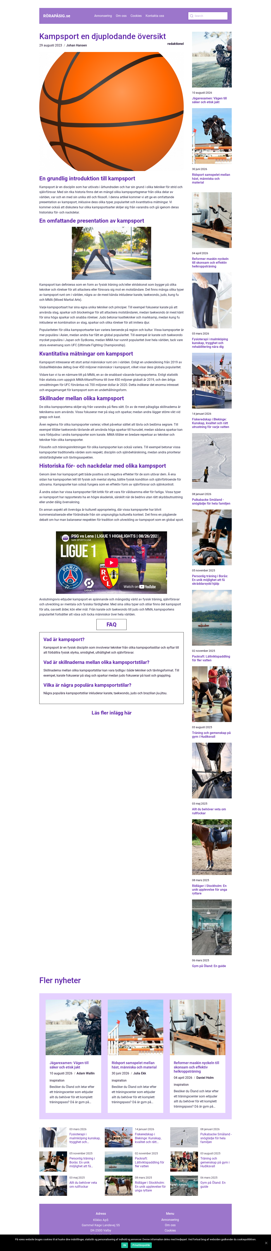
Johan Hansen (76, 45)
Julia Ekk (139, 1073)
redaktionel (175, 44)
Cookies (136, 16)
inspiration (57, 1080)
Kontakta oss (155, 16)
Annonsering (103, 16)
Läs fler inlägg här (112, 713)
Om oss (121, 16)
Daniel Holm (205, 1078)
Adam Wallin (86, 1073)
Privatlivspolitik (141, 1245)
